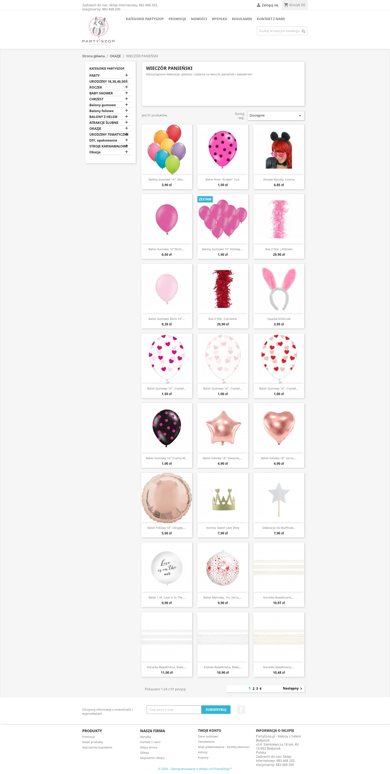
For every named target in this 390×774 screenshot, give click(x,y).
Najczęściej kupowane (97, 747)
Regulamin (242, 19)
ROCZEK (95, 87)
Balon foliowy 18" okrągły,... (166, 528)
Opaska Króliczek (278, 319)
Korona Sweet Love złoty (222, 528)
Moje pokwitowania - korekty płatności (224, 747)
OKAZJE (95, 129)
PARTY (94, 76)
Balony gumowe (102, 105)
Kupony (203, 757)
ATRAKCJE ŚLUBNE (103, 123)
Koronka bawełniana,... (278, 597)
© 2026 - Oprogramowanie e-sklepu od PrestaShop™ (195, 769)
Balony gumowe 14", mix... (166, 179)
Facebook (241, 710)
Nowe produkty (92, 742)
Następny (293, 688)
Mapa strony (148, 747)
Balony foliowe (101, 111)
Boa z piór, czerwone (222, 319)
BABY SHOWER (101, 93)
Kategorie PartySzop (145, 19)
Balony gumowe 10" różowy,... (223, 249)
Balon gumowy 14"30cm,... (166, 249)
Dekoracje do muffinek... (279, 528)
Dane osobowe (208, 736)
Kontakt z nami (271, 19)
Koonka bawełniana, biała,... (223, 667)
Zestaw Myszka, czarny (279, 179)
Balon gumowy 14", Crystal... (166, 388)
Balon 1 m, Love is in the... (166, 597)
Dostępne (276, 115)
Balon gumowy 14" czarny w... (167, 458)
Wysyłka (219, 19)
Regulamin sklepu (152, 758)
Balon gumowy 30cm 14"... (166, 319)
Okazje (95, 152)
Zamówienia (206, 742)
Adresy (202, 752)
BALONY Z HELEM (103, 117)
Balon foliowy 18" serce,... (279, 458)
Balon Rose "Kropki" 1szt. (223, 179)
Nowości (199, 19)
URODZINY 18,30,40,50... (108, 81)
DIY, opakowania (103, 140)
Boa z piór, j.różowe (278, 249)
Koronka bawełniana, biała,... (166, 667)
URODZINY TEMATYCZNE (109, 134)
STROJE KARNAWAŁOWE (108, 146)
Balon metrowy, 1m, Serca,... (223, 597)
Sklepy (144, 753)
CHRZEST (96, 99)
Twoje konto (209, 730)
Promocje (177, 19)
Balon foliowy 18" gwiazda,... (223, 458)
